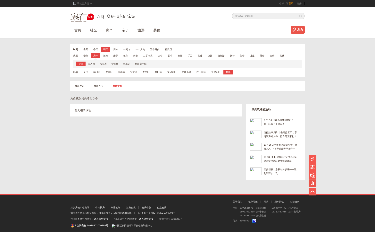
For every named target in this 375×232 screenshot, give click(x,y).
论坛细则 (294, 201)
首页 (77, 30)
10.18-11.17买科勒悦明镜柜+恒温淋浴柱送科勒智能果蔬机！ (280, 159)
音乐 (272, 55)
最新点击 (98, 86)
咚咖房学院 (140, 64)
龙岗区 (146, 72)
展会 (262, 55)
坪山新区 (201, 72)
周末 (115, 49)
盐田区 (158, 72)
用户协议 (279, 201)
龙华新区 (172, 72)
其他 (282, 55)
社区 (93, 30)
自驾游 (221, 55)
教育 (125, 55)
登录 (291, 3)
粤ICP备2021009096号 (163, 212)
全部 (85, 49)
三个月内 (155, 49)
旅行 (232, 55)
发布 (300, 29)
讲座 (252, 55)
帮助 (266, 201)
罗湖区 (109, 72)
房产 (95, 55)
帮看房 (103, 64)
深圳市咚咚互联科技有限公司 (86, 212)
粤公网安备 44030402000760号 (91, 225)
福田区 (96, 72)
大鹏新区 (216, 72)
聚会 (242, 55)
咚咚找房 (100, 207)
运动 (160, 55)
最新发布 (79, 86)
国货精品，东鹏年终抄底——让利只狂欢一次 (280, 171)
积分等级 (253, 201)
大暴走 (126, 64)
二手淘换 (148, 55)
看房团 (91, 64)
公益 (210, 55)
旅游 (141, 30)
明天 (105, 49)
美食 (135, 55)
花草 (170, 55)
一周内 (126, 49)
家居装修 (115, 207)
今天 (95, 49)
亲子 (125, 30)
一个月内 (140, 49)
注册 (299, 3)
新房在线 (131, 207)
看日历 (168, 49)
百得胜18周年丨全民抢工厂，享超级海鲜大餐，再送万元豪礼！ (280, 134)
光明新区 (186, 72)
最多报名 (117, 86)
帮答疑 (114, 64)
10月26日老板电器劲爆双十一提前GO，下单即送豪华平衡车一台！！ (280, 147)
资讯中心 (146, 207)
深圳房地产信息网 (80, 207)
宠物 (180, 55)
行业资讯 (161, 207)
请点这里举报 (101, 219)
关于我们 (237, 201)
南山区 (121, 72)
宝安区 (133, 72)
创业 (200, 55)
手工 (190, 55)
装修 (156, 30)
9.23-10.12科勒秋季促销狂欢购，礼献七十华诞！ (279, 122)
